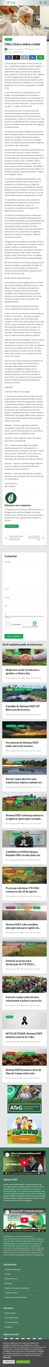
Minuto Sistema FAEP (13, 944)
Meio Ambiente (19, 689)
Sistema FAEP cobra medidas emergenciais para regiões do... (23, 926)
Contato (8, 1274)
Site (6, 606)
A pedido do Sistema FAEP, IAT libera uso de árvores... (23, 708)
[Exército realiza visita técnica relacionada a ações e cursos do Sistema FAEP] (24, 984)
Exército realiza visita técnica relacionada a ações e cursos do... (24, 999)
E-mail (7, 597)
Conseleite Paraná (11, 1322)
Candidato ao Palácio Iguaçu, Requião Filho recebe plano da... (23, 853)
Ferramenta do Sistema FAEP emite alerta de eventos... (22, 744)
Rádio (23, 944)
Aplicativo (8, 1283)
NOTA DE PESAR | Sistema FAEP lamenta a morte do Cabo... (24, 1035)
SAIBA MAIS (7, 1357)
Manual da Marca (11, 1279)
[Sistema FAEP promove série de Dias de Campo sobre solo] (24, 1057)
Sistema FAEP (38, 1187)
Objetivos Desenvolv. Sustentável (17, 1288)
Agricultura (10, 798)
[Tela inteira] (42, 1173)
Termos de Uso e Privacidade (15, 1297)
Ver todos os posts (11, 526)
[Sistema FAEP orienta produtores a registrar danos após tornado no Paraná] (24, 802)
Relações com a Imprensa (16, 49)
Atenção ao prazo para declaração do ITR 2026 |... (21, 962)
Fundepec (8, 1327)
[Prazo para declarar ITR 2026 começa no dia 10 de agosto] (24, 875)
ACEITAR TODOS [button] (23, 1362)
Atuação (9, 653)
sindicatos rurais (30, 1194)
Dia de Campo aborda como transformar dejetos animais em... (24, 780)
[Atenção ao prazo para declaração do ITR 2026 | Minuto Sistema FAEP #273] (24, 948)
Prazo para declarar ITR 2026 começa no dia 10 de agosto (22, 890)
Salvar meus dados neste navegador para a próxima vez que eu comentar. (24, 617)
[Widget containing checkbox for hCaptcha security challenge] (22, 624)
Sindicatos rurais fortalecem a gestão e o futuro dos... (22, 671)
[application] (24, 1162)
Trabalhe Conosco (11, 1293)
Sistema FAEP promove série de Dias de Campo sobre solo (23, 1071)
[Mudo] (39, 1173)
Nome (7, 589)
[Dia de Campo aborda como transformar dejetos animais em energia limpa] (24, 766)
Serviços (8, 39)
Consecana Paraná (11, 1318)
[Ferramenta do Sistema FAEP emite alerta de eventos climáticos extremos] (24, 730)
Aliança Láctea (10, 1313)
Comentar (9, 52)
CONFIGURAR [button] (8, 1362)
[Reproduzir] (6, 1173)
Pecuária (9, 762)
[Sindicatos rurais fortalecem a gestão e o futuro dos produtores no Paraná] (24, 657)
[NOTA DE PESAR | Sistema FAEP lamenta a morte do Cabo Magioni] (24, 1020)
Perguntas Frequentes (13, 1269)
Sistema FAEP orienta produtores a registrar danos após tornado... (24, 817)
